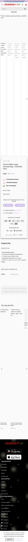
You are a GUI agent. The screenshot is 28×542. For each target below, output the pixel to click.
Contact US (16, 213)
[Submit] (25, 8)
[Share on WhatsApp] (14, 235)
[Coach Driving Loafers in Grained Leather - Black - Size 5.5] (9, 365)
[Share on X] (17, 235)
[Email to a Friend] (19, 235)
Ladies (4, 161)
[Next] (25, 28)
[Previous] (3, 28)
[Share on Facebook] (16, 235)
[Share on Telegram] (21, 235)
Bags (8, 161)
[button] (2, 4)
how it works (18, 210)
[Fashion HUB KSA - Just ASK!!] (12, 5)
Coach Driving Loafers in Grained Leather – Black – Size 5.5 (9, 424)
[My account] (22, 4)
